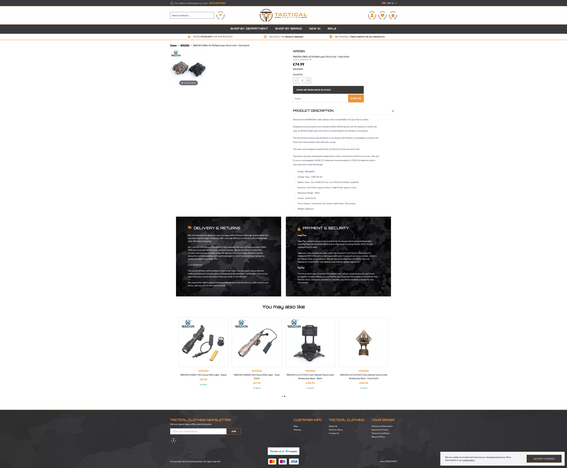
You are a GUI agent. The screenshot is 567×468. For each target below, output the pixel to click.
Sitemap (297, 429)
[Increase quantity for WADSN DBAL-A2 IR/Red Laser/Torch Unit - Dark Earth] (308, 80)
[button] (282, 396)
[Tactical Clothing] (283, 15)
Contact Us (334, 433)
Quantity (298, 74)
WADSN (184, 45)
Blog (296, 426)
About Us (333, 426)
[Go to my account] (372, 15)
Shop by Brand (288, 29)
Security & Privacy (380, 429)
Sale (332, 29)
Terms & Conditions (381, 433)
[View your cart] (393, 15)
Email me (356, 98)
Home (173, 45)
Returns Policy (378, 436)
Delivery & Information (382, 426)
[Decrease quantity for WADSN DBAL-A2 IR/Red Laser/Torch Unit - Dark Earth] (296, 80)
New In (315, 29)
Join (233, 431)
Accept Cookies (544, 458)
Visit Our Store (336, 429)
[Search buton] (220, 15)
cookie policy (468, 460)
